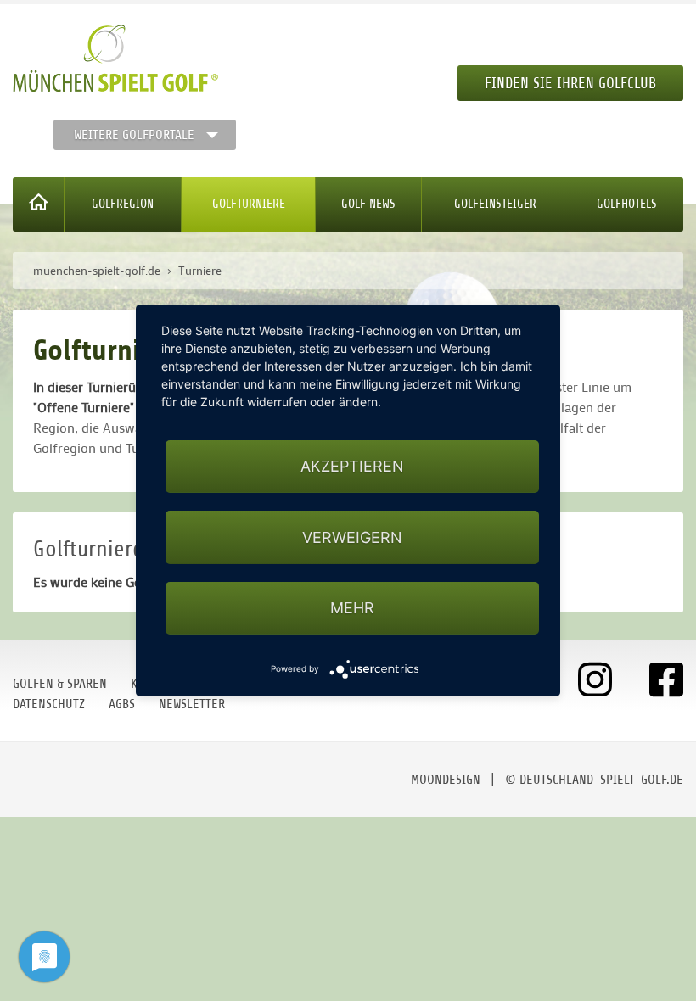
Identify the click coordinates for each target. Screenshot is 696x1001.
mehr (352, 608)
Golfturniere (248, 204)
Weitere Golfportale (134, 135)
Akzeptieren (352, 466)
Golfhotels (627, 204)
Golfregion (123, 204)
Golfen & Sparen (60, 683)
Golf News (368, 204)
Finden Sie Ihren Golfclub (570, 83)
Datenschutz (49, 704)
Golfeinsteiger (495, 204)
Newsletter (192, 704)
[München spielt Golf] (115, 58)
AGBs (122, 704)
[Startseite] (39, 204)
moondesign (445, 779)
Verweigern (352, 537)
